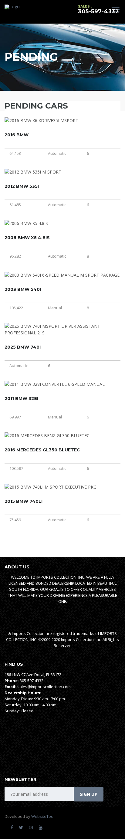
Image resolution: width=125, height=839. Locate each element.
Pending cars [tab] (36, 106)
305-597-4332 (98, 11)
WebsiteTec (42, 816)
